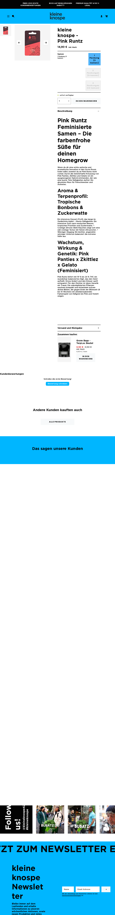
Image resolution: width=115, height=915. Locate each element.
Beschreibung (65, 111)
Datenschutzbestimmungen (71, 895)
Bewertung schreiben (57, 384)
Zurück (19, 42)
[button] (13, 16)
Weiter (46, 42)
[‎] (105, 889)
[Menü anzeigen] (8, 16)
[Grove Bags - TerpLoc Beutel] (64, 349)
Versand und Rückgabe (70, 328)
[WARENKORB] (106, 16)
